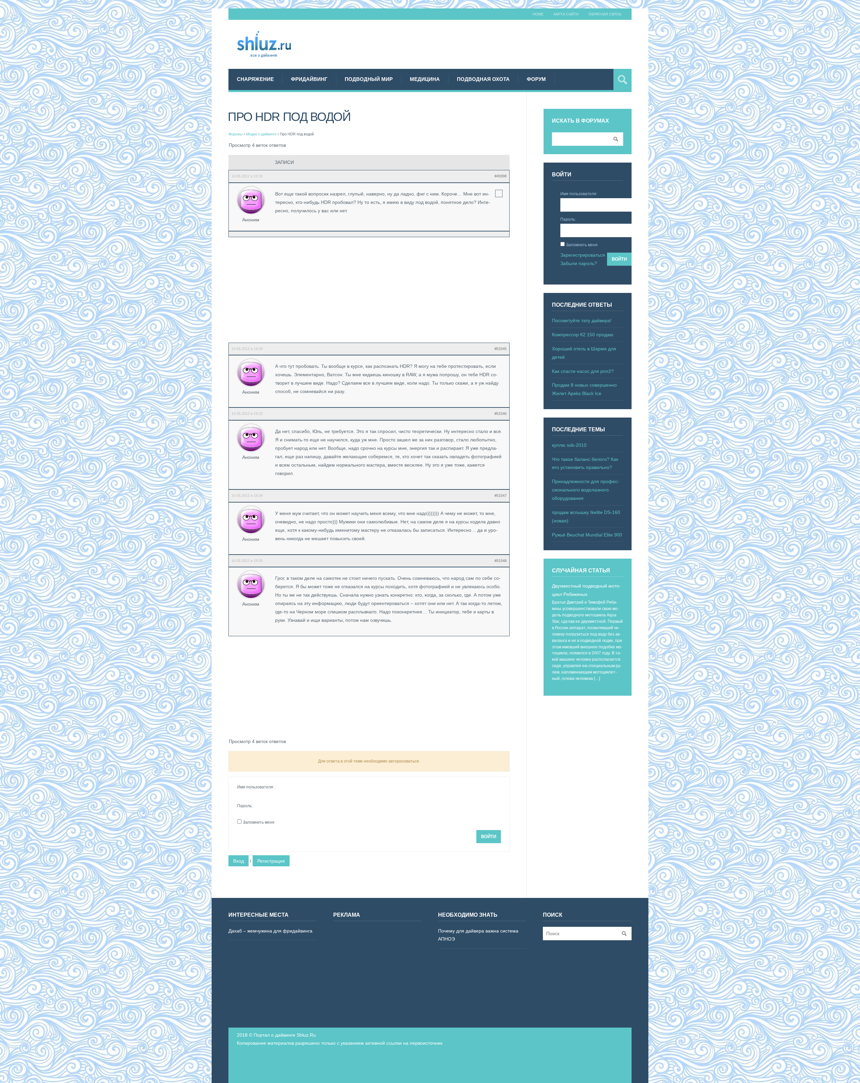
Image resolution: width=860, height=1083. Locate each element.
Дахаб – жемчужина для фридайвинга (270, 931)
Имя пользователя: (255, 787)
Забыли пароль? (578, 263)
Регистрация (271, 861)
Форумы (235, 134)
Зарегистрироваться (582, 255)
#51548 (500, 561)
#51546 (500, 413)
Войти (488, 836)
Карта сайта (566, 14)
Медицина (425, 79)
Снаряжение (255, 79)
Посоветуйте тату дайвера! (581, 320)
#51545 (500, 349)
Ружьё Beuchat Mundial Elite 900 (587, 534)
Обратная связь (605, 14)
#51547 (500, 495)
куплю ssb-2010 (569, 445)
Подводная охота (483, 79)
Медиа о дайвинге (261, 134)
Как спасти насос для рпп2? (583, 371)
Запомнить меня (258, 822)
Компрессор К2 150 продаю (582, 334)
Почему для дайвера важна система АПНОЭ (478, 935)
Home (538, 14)
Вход (238, 861)
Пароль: (245, 806)
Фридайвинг (309, 79)
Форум (536, 79)
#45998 (500, 176)
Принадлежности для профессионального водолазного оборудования (585, 490)
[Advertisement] (509, 43)
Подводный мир (369, 79)
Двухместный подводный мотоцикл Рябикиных (586, 590)
